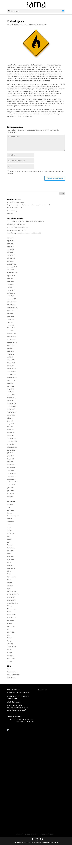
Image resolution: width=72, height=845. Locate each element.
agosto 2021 (11, 415)
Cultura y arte (11, 533)
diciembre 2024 (11, 299)
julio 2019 (10, 488)
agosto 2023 (11, 345)
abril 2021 (10, 427)
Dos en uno (10, 214)
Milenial (9, 606)
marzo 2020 (11, 464)
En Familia (10, 551)
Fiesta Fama (11, 568)
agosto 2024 (11, 310)
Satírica (9, 638)
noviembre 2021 (12, 406)
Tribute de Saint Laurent (14, 208)
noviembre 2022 (12, 371)
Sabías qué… (11, 632)
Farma (9, 562)
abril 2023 (10, 357)
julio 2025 (10, 278)
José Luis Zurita (17, 692)
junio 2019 (10, 491)
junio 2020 (10, 456)
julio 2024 (10, 313)
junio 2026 (10, 246)
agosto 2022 (11, 380)
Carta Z (9, 519)
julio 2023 (10, 348)
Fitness (9, 571)
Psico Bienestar (12, 626)
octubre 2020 (11, 444)
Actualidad (10, 504)
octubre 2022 (11, 374)
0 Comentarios (41, 24)
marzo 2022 (11, 395)
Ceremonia (10, 522)
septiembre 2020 (12, 447)
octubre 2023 (11, 339)
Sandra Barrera (14, 24)
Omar (9, 227)
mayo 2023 (10, 354)
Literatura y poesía (13, 594)
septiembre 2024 (12, 307)
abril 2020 (10, 462)
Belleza (9, 513)
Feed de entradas (12, 672)
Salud (8, 635)
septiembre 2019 (12, 482)
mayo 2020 (10, 459)
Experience (10, 559)
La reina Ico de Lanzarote (20, 227)
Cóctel (9, 527)
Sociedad (10, 644)
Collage (9, 530)
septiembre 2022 (12, 377)
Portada (9, 623)
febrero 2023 (11, 363)
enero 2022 (10, 400)
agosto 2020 (11, 450)
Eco (8, 542)
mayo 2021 (10, 424)
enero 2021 (10, 435)
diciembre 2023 (11, 334)
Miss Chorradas (12, 609)
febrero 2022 (11, 398)
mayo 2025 (10, 284)
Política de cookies (31, 834)
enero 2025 (10, 296)
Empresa (10, 545)
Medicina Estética (12, 603)
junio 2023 (10, 351)
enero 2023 (10, 366)
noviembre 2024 (12, 302)
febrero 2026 (11, 258)
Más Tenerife (11, 600)
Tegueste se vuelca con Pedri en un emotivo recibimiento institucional (28, 205)
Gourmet (10, 586)
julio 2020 (10, 453)
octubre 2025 (11, 270)
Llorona (22, 224)
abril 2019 (10, 496)
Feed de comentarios (13, 675)
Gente (9, 580)
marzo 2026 (11, 255)
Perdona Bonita (12, 617)
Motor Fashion (11, 614)
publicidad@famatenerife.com (25, 721)
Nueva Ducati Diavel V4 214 (33, 233)
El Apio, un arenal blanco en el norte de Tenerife (29, 221)
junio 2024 (10, 316)
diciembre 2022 (11, 368)
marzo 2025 (11, 290)
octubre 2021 (11, 409)
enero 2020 (10, 470)
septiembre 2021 (12, 412)
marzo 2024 (11, 325)
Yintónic (9, 661)
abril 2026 (10, 252)
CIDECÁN (55, 842)
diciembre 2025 (11, 264)
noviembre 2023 (12, 337)
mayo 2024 (10, 319)
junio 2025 (10, 281)
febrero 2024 (11, 328)
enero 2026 (10, 261)
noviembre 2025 (12, 267)
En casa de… (11, 548)
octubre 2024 (11, 305)
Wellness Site (11, 658)
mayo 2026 (10, 249)
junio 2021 (10, 421)
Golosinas (10, 583)
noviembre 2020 (12, 441)
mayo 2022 (10, 389)
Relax (8, 629)
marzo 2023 (11, 360)
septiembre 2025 (12, 273)
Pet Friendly (32, 24)
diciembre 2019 (11, 473)
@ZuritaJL (26, 692)
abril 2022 (10, 392)
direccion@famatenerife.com (24, 719)
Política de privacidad (47, 834)
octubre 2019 (11, 479)
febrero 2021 (11, 432)
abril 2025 (10, 287)
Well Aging (10, 655)
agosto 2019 (11, 485)
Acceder (9, 669)
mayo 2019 (10, 494)
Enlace (9, 554)
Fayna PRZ (10, 565)
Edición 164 (21, 230)
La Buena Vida (11, 591)
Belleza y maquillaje (13, 516)
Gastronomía (11, 577)
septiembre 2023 (12, 342)
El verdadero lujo (12, 211)
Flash (8, 574)
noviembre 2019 (12, 476)
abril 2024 (10, 322)
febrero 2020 (11, 467)
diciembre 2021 (11, 403)
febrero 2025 (11, 293)
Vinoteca (9, 649)
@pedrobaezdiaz (12, 698)
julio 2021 (10, 418)
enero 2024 (10, 331)
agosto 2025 (11, 276)
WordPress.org (11, 677)
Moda (9, 612)
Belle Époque (11, 510)
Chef (8, 524)
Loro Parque (11, 597)
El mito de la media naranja (15, 202)
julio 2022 (10, 383)
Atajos (9, 507)
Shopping (10, 641)
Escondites (10, 556)
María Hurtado (11, 230)
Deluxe (9, 539)
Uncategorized (11, 646)
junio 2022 (10, 386)
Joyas (8, 588)
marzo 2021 (11, 430)
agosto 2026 (11, 241)
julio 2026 (10, 244)
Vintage (9, 652)
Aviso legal (19, 834)
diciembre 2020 (11, 438)
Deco (8, 536)
